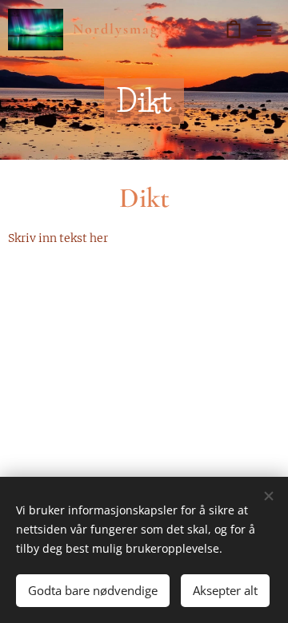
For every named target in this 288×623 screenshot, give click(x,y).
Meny (264, 30)
